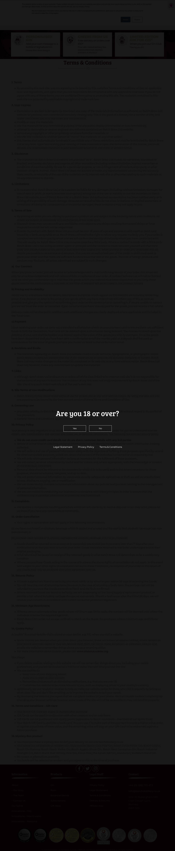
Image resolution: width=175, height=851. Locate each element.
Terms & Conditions (111, 447)
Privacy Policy (86, 447)
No (100, 428)
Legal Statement (62, 447)
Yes (75, 428)
